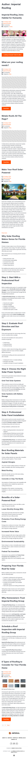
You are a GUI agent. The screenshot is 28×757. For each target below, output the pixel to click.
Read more (4, 233)
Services (9, 737)
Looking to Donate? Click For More (12, 54)
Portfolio (15, 737)
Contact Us (14, 739)
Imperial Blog (22, 737)
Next (8, 725)
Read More (6, 108)
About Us (4, 737)
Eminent (16, 748)
